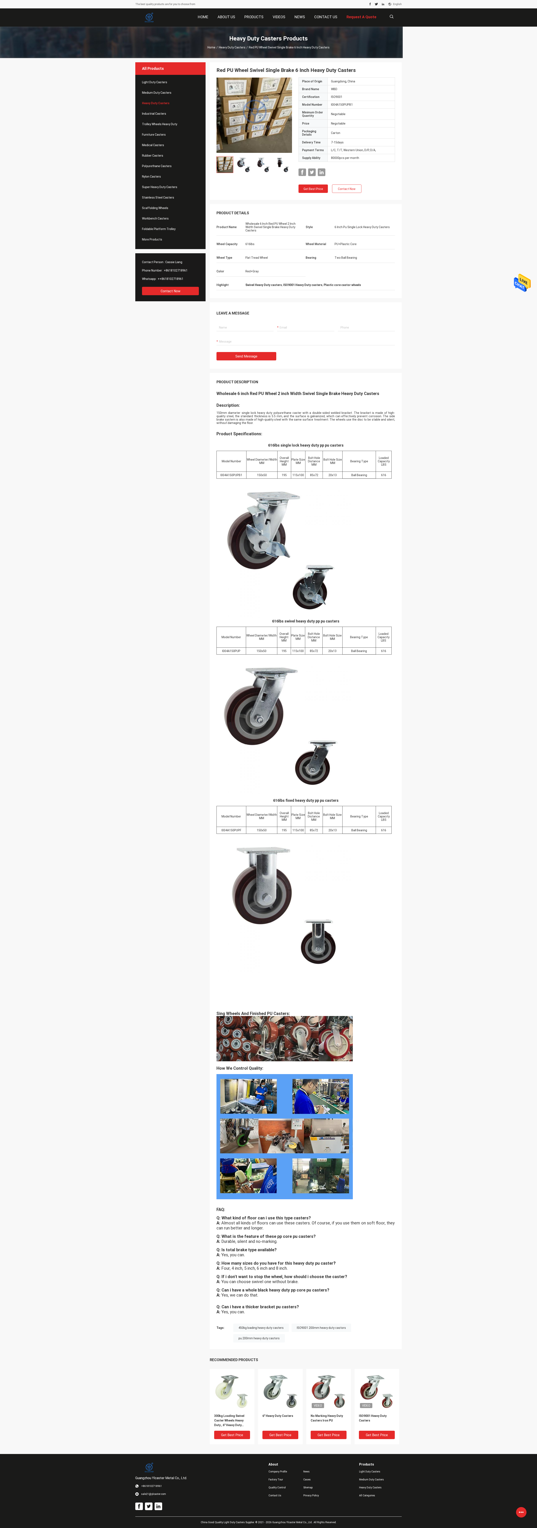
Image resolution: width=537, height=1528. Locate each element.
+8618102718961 (176, 270)
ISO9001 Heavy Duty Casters (373, 1418)
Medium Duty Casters (156, 92)
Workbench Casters (155, 218)
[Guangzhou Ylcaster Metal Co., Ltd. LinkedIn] (383, 4)
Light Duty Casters (154, 82)
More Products (152, 239)
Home (211, 47)
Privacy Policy (311, 1495)
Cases (307, 1479)
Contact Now (170, 291)
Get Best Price (313, 189)
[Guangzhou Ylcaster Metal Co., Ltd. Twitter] (376, 4)
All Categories (367, 1495)
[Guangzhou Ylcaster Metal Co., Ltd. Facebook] (370, 4)
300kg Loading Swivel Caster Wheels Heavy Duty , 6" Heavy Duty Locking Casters (229, 1420)
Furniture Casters (154, 134)
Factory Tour (275, 1479)
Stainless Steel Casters (158, 197)
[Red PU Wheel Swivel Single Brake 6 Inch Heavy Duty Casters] (254, 115)
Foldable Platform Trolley (159, 229)
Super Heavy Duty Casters (159, 187)
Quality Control (277, 1487)
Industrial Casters (154, 113)
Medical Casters (153, 145)
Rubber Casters (152, 155)
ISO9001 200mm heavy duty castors (321, 1327)
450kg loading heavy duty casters (261, 1327)
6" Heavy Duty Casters (277, 1416)
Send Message (246, 356)
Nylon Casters (151, 176)
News (306, 1471)
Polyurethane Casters (157, 166)
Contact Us (274, 1495)
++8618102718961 (170, 279)
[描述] (391, 16)
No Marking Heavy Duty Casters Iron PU (327, 1418)
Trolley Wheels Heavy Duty (159, 124)
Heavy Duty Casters (232, 47)
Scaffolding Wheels (155, 208)
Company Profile (277, 1471)
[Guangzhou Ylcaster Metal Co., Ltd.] (149, 17)
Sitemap (308, 1487)
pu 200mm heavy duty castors (259, 1338)
